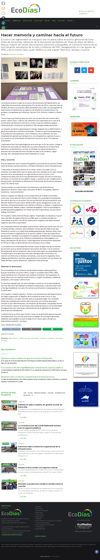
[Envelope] (91, 70)
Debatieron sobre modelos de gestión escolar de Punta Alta (26, 358)
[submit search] (97, 26)
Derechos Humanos (16, 54)
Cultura (30, 393)
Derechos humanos (47, 338)
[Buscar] (48, 27)
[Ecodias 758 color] (84, 168)
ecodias (4, 341)
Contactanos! (40, 536)
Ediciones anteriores (84, 191)
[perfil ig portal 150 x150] (77, 209)
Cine (25, 393)
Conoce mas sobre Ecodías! (11, 534)
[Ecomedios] (83, 526)
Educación (27, 395)
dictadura (59, 338)
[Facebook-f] (77, 70)
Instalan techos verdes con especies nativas (38, 468)
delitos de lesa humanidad (29, 338)
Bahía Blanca (13, 338)
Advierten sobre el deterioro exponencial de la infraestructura (27, 377)
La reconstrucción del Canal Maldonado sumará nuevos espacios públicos (32, 368)
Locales (5, 422)
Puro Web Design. (55, 556)
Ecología (50, 393)
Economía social (60, 393)
